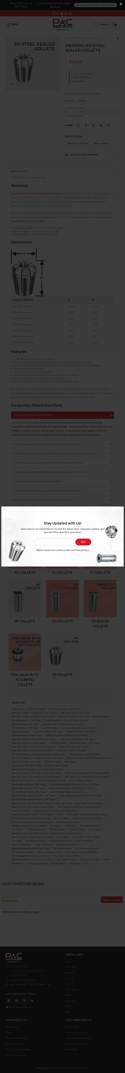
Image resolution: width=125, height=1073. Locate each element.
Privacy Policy (81, 550)
